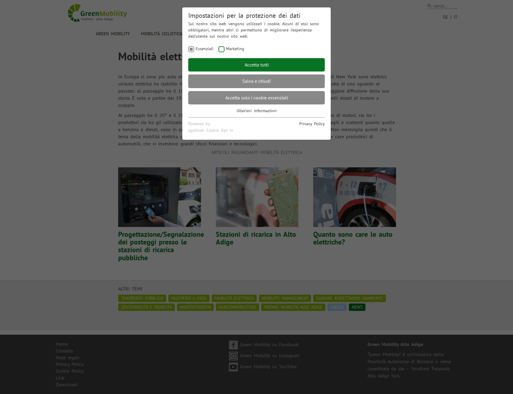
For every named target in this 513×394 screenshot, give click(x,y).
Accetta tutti (257, 65)
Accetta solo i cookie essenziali (256, 98)
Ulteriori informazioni (257, 110)
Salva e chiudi (256, 81)
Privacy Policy (312, 123)
